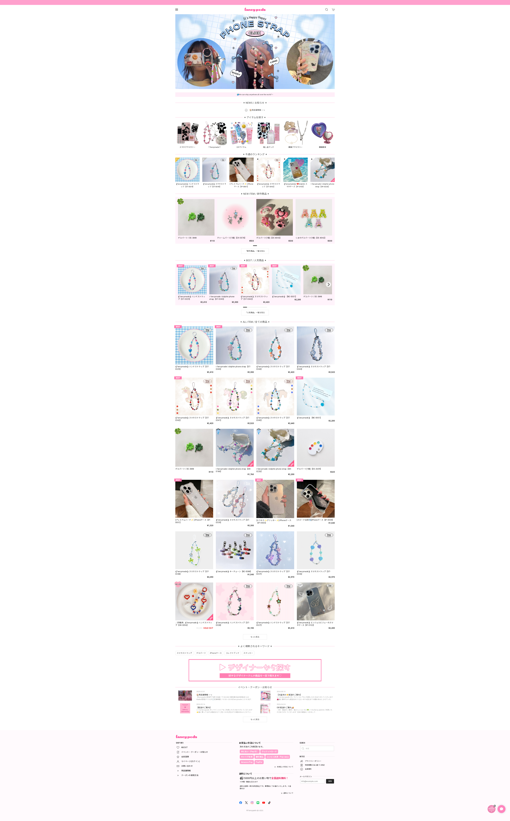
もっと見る (255, 719)
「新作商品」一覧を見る (255, 251)
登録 (330, 781)
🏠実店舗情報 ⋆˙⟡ (257, 110)
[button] (249, 85)
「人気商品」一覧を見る (255, 313)
